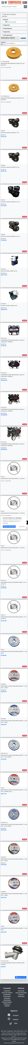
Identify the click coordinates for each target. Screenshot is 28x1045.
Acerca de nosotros (7, 992)
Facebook (15, 1015)
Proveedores (7, 994)
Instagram (15, 1019)
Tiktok (15, 1023)
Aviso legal (21, 990)
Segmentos (6, 31)
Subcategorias (7, 28)
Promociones (7, 996)
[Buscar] (25, 6)
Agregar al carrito (21, 977)
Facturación (7, 990)
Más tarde (22, 526)
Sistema (5, 19)
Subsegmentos (7, 35)
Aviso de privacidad (21, 992)
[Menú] (6, 2)
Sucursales (7, 998)
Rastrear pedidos (7, 1002)
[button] (3, 2)
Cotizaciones (7, 1000)
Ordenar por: (3, 43)
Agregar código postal (9, 526)
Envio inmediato (11, 22)
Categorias (6, 25)
